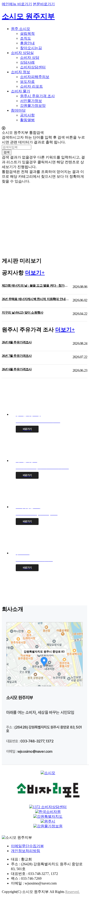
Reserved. (72, 892)
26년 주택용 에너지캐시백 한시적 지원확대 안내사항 (35, 299)
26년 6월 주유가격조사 (17, 369)
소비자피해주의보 (34, 77)
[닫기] (44, 128)
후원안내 (27, 43)
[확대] (77, 659)
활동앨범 (27, 120)
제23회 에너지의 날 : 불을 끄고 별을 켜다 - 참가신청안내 (35, 285)
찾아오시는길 (31, 48)
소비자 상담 (29, 57)
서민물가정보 (31, 101)
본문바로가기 (44, 4)
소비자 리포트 (31, 86)
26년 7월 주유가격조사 (17, 356)
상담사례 (27, 62)
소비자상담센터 (33, 67)
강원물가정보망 (33, 106)
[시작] (8, 245)
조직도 (25, 38)
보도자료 (27, 81)
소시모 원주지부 (28, 16)
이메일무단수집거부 (27, 846)
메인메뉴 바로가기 (17, 4)
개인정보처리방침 (25, 851)
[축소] (77, 667)
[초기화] (77, 676)
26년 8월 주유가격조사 (17, 342)
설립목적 (27, 33)
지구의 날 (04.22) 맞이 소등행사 (22, 312)
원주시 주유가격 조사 (37, 96)
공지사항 (27, 115)
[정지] (17, 245)
